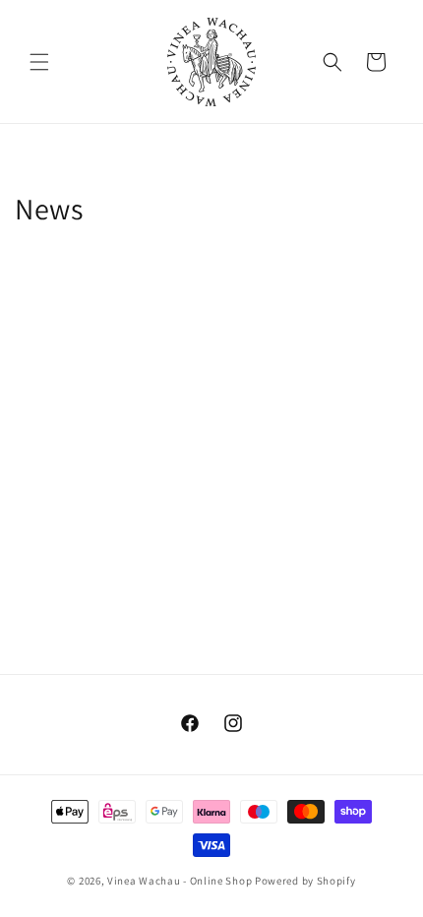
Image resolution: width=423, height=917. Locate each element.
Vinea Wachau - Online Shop (179, 880)
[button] (39, 62)
